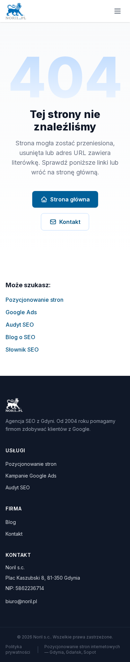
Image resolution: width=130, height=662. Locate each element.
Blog (11, 522)
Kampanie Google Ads (31, 476)
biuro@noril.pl (21, 601)
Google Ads (21, 312)
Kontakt (69, 221)
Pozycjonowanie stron (34, 299)
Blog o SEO (20, 337)
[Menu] (117, 11)
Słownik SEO (22, 349)
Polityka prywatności (18, 649)
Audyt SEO (20, 324)
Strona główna (70, 199)
